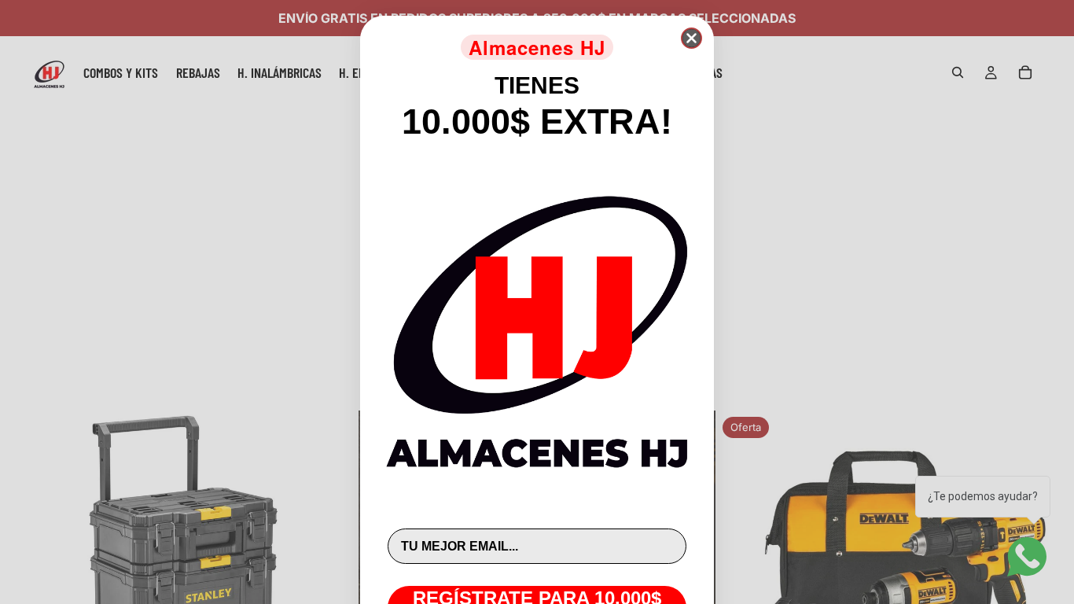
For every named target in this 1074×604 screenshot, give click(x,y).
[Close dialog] (691, 38)
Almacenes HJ (537, 47)
